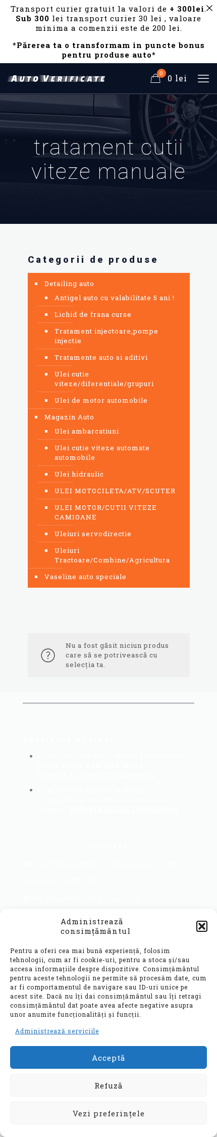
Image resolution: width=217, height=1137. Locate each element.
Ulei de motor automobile (101, 400)
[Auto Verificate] (58, 78)
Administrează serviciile (57, 1031)
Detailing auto (69, 283)
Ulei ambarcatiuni (87, 431)
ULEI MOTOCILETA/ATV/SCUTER (115, 490)
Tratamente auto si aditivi (101, 357)
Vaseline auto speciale (85, 576)
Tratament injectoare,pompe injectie (106, 335)
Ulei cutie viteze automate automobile (102, 452)
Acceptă (108, 1058)
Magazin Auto (69, 416)
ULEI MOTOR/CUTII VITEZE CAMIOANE (106, 512)
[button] (202, 926)
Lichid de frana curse (93, 314)
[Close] (209, 8)
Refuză (108, 1085)
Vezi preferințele (109, 1113)
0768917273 (79, 880)
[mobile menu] (203, 78)
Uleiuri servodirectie (93, 533)
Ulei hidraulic (79, 474)
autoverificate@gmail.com (94, 898)
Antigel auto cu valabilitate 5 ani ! (115, 297)
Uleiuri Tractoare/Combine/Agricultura (112, 555)
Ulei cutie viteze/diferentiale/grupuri (104, 378)
